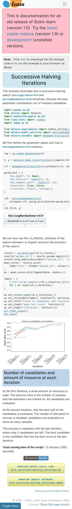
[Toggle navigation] (64, 4)
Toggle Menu (10, 505)
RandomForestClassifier (26, 221)
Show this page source (55, 504)
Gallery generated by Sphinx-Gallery (52, 491)
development (19, 39)
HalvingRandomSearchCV (26, 215)
